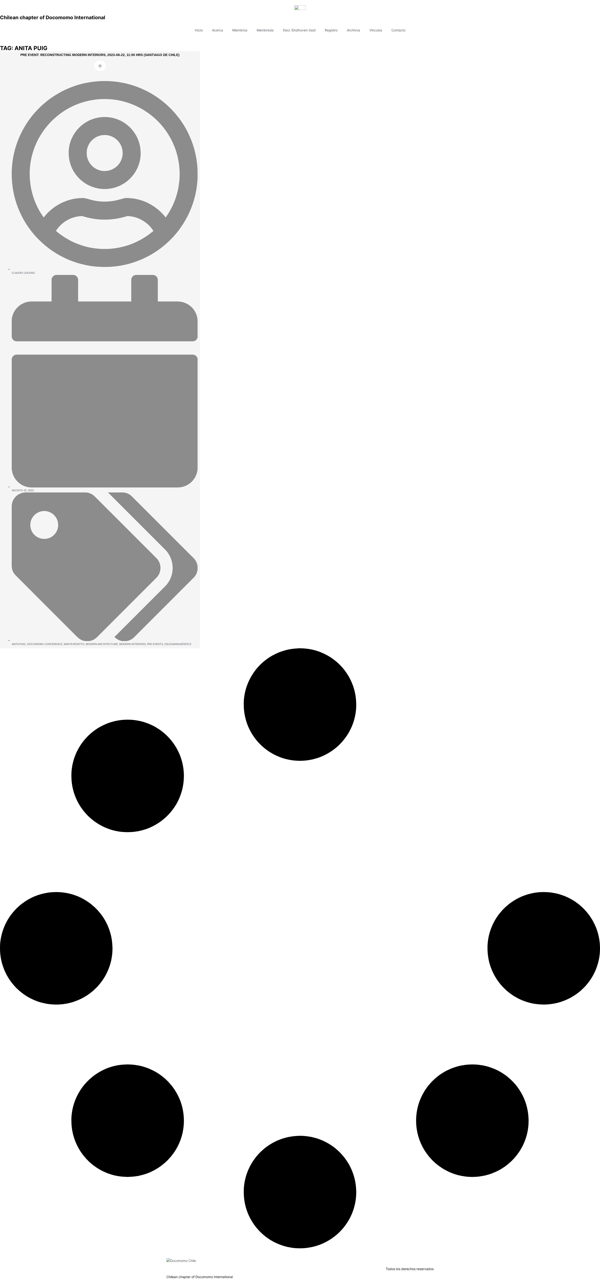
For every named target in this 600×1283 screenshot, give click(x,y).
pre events (155, 644)
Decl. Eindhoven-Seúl (299, 30)
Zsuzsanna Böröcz (177, 644)
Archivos (353, 30)
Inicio (199, 30)
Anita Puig (19, 644)
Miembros (239, 30)
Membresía (265, 30)
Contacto (398, 30)
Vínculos (375, 30)
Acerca (217, 30)
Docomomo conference (44, 644)
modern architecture (102, 644)
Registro (331, 30)
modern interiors (132, 644)
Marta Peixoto (74, 644)
